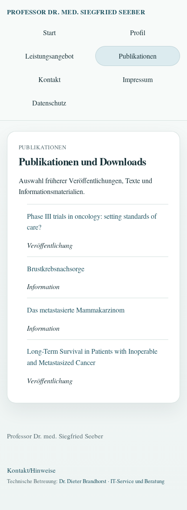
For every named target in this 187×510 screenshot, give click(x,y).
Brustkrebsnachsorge (55, 268)
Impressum (138, 79)
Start (49, 32)
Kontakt (49, 79)
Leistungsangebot (49, 55)
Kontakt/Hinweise (31, 470)
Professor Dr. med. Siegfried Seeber (76, 11)
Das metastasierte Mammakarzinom (75, 309)
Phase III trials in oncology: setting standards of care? (92, 221)
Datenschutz (49, 102)
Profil (137, 32)
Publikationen (138, 55)
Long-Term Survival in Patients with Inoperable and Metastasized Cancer (92, 356)
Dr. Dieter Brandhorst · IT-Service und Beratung (111, 481)
